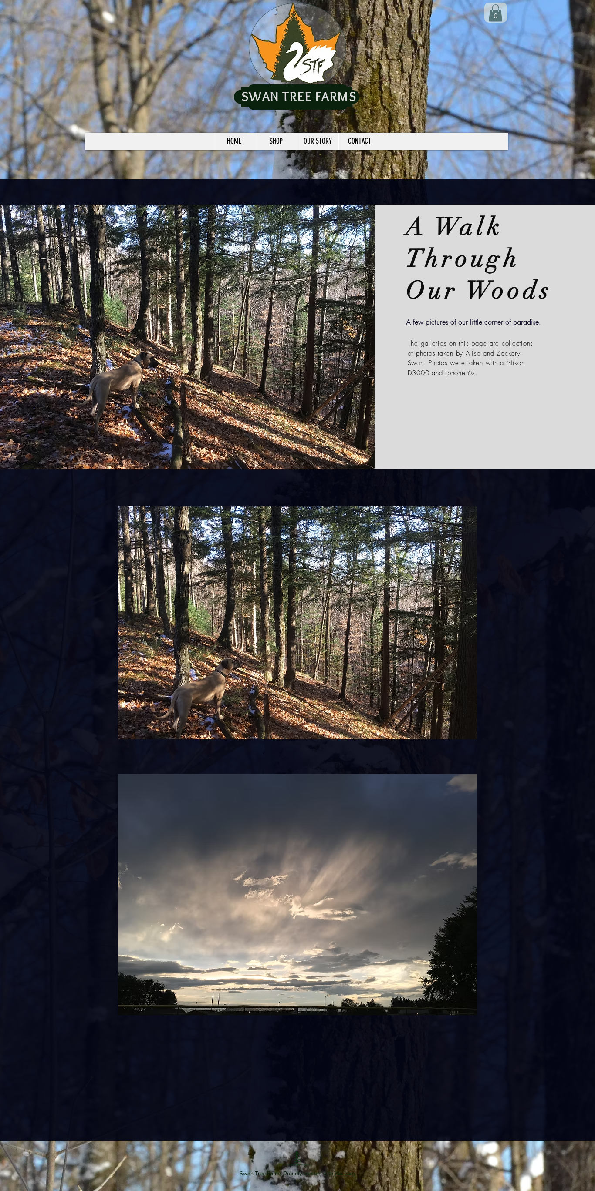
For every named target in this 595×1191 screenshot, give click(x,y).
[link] (495, 12)
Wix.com (345, 1173)
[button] (297, 622)
